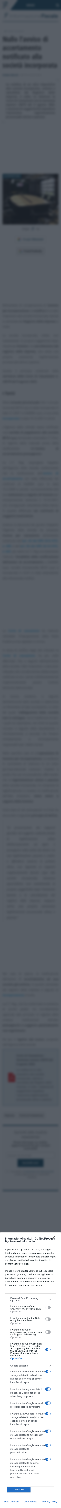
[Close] (54, 1239)
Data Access (30, 1501)
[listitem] (30, 1299)
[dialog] (30, 1370)
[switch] (48, 1307)
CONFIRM (19, 1489)
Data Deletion (11, 1501)
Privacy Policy (49, 1501)
